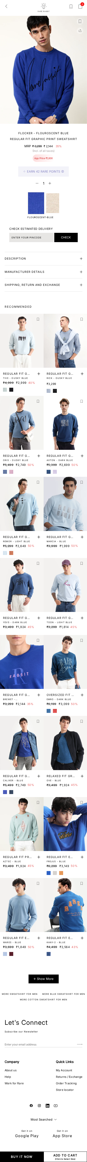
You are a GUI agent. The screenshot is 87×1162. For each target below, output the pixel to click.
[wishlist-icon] (71, 7)
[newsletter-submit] (79, 1044)
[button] (34, 121)
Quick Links (65, 1062)
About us (10, 1070)
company (12, 1062)
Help (8, 1077)
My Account (64, 1070)
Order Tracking (66, 1083)
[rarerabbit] (43, 7)
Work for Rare (14, 1083)
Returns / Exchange (69, 1077)
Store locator (65, 1090)
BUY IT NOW (22, 1157)
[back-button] (6, 6)
